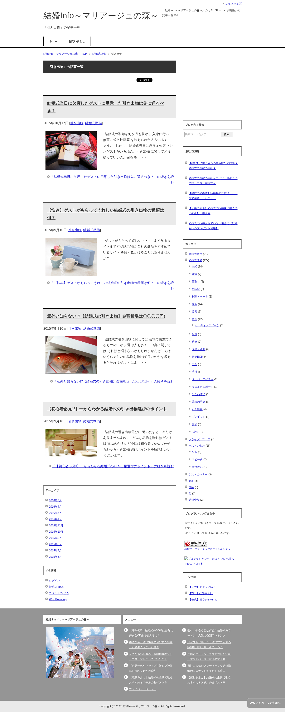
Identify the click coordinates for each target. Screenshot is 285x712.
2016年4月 (55, 506)
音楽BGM (197, 356)
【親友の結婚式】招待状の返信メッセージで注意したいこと (213, 196)
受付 (194, 371)
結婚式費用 (195, 254)
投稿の (56, 586)
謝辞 (194, 424)
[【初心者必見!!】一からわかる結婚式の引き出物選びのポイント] (71, 454)
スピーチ (197, 459)
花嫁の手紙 (198, 401)
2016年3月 (55, 512)
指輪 (191, 487)
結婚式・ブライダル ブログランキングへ (207, 549)
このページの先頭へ (268, 702)
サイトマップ (233, 3)
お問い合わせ (77, 41)
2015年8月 (55, 544)
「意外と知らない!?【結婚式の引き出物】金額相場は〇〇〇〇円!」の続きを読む (113, 381)
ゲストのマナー (198, 474)
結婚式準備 (93, 123)
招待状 (196, 289)
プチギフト (198, 416)
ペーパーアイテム (202, 379)
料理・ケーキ (200, 296)
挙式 (194, 266)
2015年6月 (55, 556)
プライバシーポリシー (142, 689)
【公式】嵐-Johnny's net (203, 599)
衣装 (194, 304)
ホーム (53, 41)
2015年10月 (56, 531)
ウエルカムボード (202, 386)
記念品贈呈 (198, 394)
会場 (194, 274)
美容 (194, 311)
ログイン (54, 580)
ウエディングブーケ (207, 325)
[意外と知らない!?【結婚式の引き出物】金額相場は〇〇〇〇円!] (71, 371)
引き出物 (76, 123)
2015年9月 (55, 538)
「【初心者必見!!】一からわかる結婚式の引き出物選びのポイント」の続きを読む (113, 466)
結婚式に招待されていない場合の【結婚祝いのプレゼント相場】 (213, 226)
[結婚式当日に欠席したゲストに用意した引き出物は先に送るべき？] (71, 166)
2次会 (195, 431)
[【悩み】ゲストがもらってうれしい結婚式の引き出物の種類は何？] (71, 273)
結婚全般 (194, 499)
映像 (194, 341)
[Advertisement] (215, 88)
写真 (194, 334)
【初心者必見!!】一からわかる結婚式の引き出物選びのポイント (107, 409)
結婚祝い (197, 467)
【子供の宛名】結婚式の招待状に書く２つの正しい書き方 (213, 211)
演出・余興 (198, 349)
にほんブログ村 (193, 563)
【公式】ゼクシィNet (201, 587)
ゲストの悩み (197, 445)
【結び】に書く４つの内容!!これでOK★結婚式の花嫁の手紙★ (213, 166)
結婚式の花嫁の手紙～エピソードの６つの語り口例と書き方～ (213, 181)
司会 (194, 364)
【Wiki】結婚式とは (201, 593)
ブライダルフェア (199, 439)
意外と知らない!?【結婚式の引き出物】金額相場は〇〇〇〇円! (106, 316)
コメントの (59, 593)
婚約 (191, 480)
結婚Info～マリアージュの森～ (101, 15)
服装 (194, 452)
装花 (194, 319)
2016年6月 (55, 500)
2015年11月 (56, 525)
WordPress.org (58, 599)
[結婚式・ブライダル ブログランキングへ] (195, 544)
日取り (196, 281)
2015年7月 (55, 550)
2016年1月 (55, 519)
